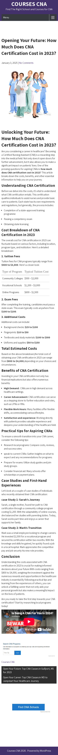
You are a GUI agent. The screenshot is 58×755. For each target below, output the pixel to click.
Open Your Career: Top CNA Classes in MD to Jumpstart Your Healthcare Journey (25, 679)
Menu (6, 17)
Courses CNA (29, 4)
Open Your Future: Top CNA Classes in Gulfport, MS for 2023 (28, 670)
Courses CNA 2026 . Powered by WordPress (29, 750)
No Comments (26, 62)
